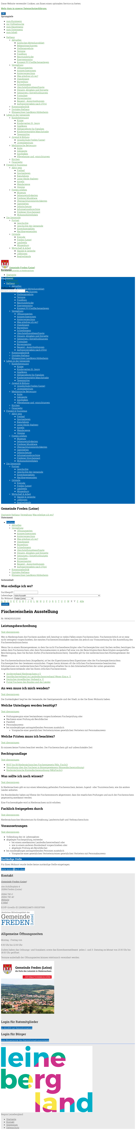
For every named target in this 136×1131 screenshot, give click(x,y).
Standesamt (23, 78)
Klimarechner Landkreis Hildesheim (30, 112)
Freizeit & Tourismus (16, 164)
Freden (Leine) (24, 239)
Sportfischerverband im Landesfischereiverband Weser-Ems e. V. (38, 676)
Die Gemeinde (13, 217)
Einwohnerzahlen (26, 228)
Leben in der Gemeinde (18, 114)
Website (5, 899)
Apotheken (22, 153)
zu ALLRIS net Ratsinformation (16, 1028)
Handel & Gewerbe (26, 250)
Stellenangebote (25, 48)
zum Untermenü (14, 29)
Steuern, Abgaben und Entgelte (32, 89)
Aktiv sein (17, 167)
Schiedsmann (24, 84)
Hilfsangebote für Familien (30, 128)
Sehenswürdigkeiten (27, 195)
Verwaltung (17, 65)
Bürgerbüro (22, 81)
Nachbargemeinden (27, 231)
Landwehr (22, 242)
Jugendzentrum (25, 142)
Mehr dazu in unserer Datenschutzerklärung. (24, 8)
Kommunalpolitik (20, 106)
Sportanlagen (23, 173)
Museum (21, 192)
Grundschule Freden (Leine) (31, 139)
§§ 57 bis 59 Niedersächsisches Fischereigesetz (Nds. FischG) (37, 764)
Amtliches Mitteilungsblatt (30, 42)
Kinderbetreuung (20, 117)
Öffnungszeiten (25, 67)
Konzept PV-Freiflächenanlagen (33, 62)
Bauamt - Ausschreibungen (30, 101)
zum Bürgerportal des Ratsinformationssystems (25, 1040)
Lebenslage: (7, 595)
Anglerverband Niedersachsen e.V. (23, 673)
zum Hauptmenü (14, 26)
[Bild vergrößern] (46, 1111)
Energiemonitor (25, 59)
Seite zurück (7, 869)
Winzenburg (23, 245)
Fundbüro (22, 53)
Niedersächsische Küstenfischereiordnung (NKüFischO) (34, 770)
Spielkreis (22, 126)
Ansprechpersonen (26, 70)
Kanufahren (23, 175)
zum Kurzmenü (14, 21)
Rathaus (10, 37)
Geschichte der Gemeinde (30, 225)
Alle (82, 601)
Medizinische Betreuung (24, 145)
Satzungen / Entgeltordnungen (32, 92)
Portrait (15, 220)
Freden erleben (19, 189)
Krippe (20, 120)
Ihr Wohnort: (7, 598)
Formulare (22, 95)
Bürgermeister (24, 98)
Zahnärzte (22, 151)
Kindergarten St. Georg (28, 123)
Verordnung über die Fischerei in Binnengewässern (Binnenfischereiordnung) (45, 767)
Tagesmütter (23, 134)
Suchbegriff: (7, 592)
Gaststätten (23, 203)
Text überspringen (10, 632)
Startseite (11, 274)
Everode (21, 236)
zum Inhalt (11, 32)
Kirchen (16, 159)
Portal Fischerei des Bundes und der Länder (28, 682)
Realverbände (24, 256)
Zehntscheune (24, 206)
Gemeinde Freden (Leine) (14, 881)
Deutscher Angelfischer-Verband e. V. (25, 679)
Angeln (20, 181)
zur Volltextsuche (15, 24)
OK (3, 14)
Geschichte (22, 223)
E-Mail (4, 902)
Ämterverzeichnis (26, 73)
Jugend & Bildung (20, 137)
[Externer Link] (68, 918)
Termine (21, 51)
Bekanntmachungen (27, 45)
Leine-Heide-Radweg (27, 178)
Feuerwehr (17, 162)
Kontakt (10, 1122)
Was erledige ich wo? (27, 76)
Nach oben (19, 869)
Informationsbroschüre (28, 209)
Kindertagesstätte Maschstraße (33, 131)
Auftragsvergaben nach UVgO (32, 103)
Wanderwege (23, 184)
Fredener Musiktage (27, 198)
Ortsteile (16, 234)
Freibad (21, 170)
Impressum (12, 280)
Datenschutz (12, 1127)
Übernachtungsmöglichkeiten (32, 200)
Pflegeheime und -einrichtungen (33, 156)
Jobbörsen (22, 253)
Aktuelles (16, 40)
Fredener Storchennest (28, 212)
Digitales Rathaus (20, 109)
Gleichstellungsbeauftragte (30, 87)
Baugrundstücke (25, 56)
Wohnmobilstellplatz (27, 214)
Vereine (21, 187)
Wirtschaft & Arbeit (21, 248)
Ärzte (19, 148)
